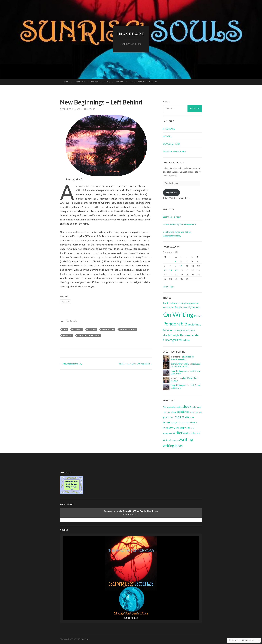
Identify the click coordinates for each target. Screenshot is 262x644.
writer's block (191, 433)
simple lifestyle (171, 335)
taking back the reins (89, 336)
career (199, 407)
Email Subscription (173, 163)
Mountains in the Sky (71, 363)
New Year (67, 336)
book (187, 406)
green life (193, 303)
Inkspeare (131, 34)
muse (191, 417)
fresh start (108, 329)
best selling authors (175, 407)
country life (183, 303)
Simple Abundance (186, 330)
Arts (164, 407)
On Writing (178, 314)
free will (77, 329)
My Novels (168, 307)
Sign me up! (171, 192)
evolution (172, 412)
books (194, 407)
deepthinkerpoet (179, 371)
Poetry (197, 315)
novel (167, 422)
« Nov (165, 286)
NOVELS (119, 82)
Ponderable (71, 321)
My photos (181, 307)
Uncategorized (172, 339)
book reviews (170, 303)
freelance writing (196, 412)
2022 (64, 329)
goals (166, 417)
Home (66, 82)
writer (178, 433)
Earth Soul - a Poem (172, 216)
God (171, 417)
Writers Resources (171, 440)
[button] (124, 612)
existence (183, 411)
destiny (166, 412)
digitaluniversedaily (180, 363)
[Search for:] (182, 108)
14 (170, 270)
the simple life (189, 335)
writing (186, 340)
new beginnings (128, 329)
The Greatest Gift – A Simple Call (135, 363)
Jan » (172, 286)
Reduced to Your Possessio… (182, 357)
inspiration (181, 417)
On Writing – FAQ (100, 82)
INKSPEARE (80, 82)
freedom (91, 329)
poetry (173, 423)
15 (176, 270)
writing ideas (173, 446)
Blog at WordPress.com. (74, 639)
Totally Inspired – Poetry (143, 82)
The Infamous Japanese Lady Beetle (179, 224)
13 (165, 270)
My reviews (194, 307)
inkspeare (89, 109)
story (172, 427)
